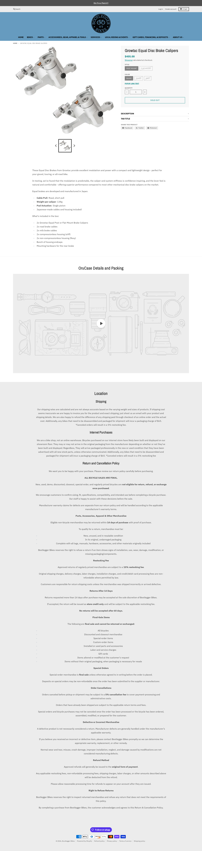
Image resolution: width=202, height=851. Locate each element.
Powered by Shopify (84, 841)
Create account (170, 9)
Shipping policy (139, 841)
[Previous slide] (56, 145)
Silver (138, 78)
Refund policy (99, 841)
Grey (148, 78)
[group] (65, 145)
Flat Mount (146, 68)
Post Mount (131, 68)
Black (129, 78)
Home (15, 43)
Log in (160, 9)
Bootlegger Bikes (68, 841)
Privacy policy (112, 841)
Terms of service (125, 841)
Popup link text (132, 83)
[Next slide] (74, 145)
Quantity (128, 88)
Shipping (128, 60)
